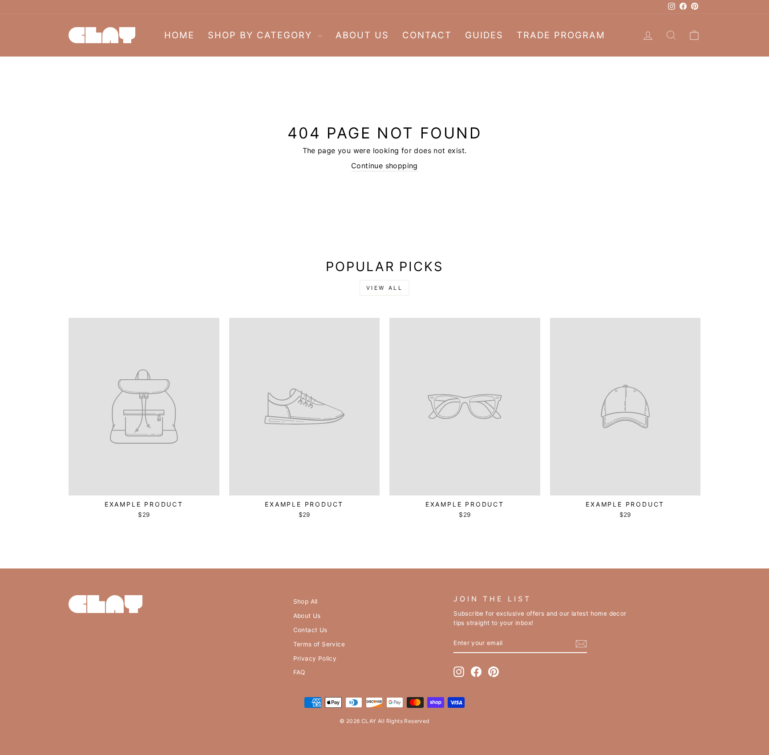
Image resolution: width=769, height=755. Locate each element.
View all (384, 287)
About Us (362, 35)
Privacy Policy (315, 658)
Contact (427, 35)
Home (179, 35)
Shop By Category (262, 35)
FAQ (299, 672)
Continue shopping (384, 165)
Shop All (305, 601)
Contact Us (310, 629)
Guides (484, 35)
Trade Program (561, 35)
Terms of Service (319, 644)
